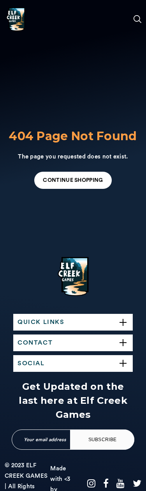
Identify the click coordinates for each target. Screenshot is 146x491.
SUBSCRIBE (102, 439)
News (12, 367)
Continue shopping (73, 180)
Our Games (14, 141)
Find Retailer (17, 337)
